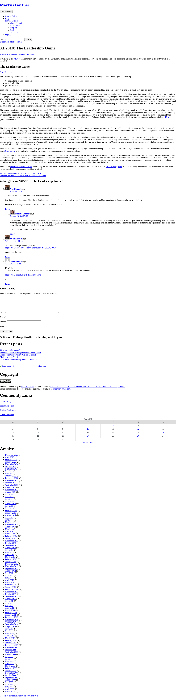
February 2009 (11, 668)
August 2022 (10, 487)
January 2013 (10, 561)
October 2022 (10, 483)
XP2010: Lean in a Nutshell (30, 176)
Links (12, 30)
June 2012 (9, 575)
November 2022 (11, 480)
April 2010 (9, 636)
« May (85, 442)
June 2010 (9, 631)
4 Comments (29, 54)
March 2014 (10, 534)
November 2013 (11, 541)
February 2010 (11, 640)
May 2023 (9, 473)
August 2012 (10, 571)
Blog (7, 18)
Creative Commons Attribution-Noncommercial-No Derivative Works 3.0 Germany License (87, 386)
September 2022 (11, 485)
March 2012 (10, 582)
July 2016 (9, 506)
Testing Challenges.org (9, 410)
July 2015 (9, 517)
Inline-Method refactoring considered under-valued (20, 352)
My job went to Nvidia (9, 357)
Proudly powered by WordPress (25, 696)
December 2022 (11, 478)
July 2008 (9, 682)
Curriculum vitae (17, 23)
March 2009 (10, 666)
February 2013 (11, 559)
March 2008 (10, 691)
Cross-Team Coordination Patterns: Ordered (18, 355)
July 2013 (9, 550)
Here (167, 117)
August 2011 (10, 599)
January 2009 (10, 670)
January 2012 (10, 587)
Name (3, 317)
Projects (13, 28)
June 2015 (9, 520)
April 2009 (9, 663)
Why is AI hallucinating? (10, 350)
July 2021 (9, 494)
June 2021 (9, 497)
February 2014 (11, 536)
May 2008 (9, 687)
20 (163, 432)
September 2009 (11, 652)
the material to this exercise (21, 167)
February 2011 (11, 612)
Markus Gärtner (14, 5)
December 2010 (11, 617)
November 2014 (11, 524)
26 (138, 436)
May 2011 (9, 606)
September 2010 (11, 624)
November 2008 (11, 673)
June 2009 (9, 659)
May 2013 (9, 552)
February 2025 (11, 459)
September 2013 (11, 545)
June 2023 (9, 471)
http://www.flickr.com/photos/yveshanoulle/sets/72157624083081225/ (33, 248)
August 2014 (10, 527)
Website (3, 326)
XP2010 (17, 59)
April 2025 (9, 457)
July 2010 (9, 629)
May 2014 (9, 529)
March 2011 (10, 610)
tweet (120, 167)
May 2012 (9, 578)
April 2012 (9, 580)
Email (3, 322)
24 (88, 436)
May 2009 (9, 661)
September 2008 (11, 677)
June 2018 (9, 501)
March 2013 (10, 557)
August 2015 (10, 515)
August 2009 (10, 654)
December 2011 (11, 589)
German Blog (5, 401)
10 (88, 429)
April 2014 (9, 531)
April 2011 (9, 608)
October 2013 (10, 543)
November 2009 (11, 647)
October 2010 (10, 622)
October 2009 (10, 650)
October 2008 (10, 675)
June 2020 (9, 499)
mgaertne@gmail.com (61, 389)
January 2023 (10, 476)
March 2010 (10, 638)
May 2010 (9, 633)
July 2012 (9, 573)
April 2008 (9, 689)
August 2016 (10, 503)
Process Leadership (8, 173)
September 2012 (11, 568)
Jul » (91, 442)
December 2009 (11, 645)
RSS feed (42, 366)
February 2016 (11, 510)
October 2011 (10, 594)
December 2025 (11, 455)
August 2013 (10, 548)
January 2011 (10, 615)
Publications (15, 25)
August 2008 (10, 680)
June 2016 (9, 508)
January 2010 (10, 643)
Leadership (4, 42)
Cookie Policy (11, 16)
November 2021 (11, 490)
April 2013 (9, 555)
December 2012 (11, 564)
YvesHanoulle (16, 189)
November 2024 (11, 464)
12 (138, 429)
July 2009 (9, 657)
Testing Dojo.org (7, 406)
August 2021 (10, 492)
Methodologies (16, 42)
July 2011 (9, 601)
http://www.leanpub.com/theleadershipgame (23, 275)
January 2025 (10, 462)
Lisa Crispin (111, 167)
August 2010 (10, 626)
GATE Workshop (7, 414)
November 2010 (11, 619)
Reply (7, 209)
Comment (5, 312)
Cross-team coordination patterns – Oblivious (18, 359)
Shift (7, 176)
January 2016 (10, 513)
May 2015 (9, 522)
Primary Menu (6, 12)
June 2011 (9, 603)
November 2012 (11, 566)
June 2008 (9, 684)
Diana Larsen (9, 151)
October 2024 (10, 466)
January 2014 (10, 538)
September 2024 (11, 469)
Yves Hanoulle (6, 72)
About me (14, 32)
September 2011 (11, 596)
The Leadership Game (25, 173)
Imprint (8, 35)
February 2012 (11, 585)
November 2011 (11, 592)
